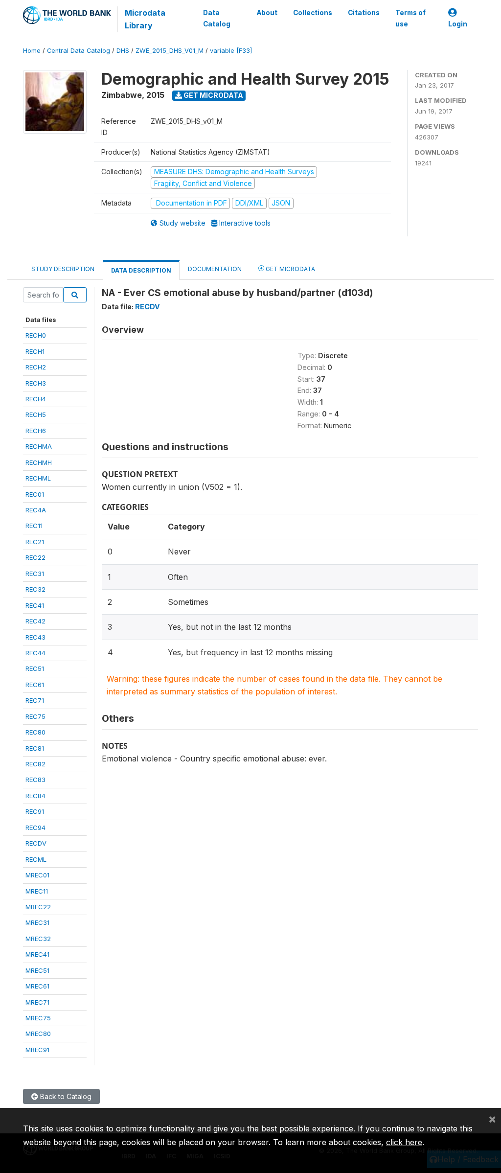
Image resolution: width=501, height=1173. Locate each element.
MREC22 (38, 907)
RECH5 (35, 414)
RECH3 (35, 383)
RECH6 (35, 431)
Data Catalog (216, 18)
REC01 (34, 494)
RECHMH (38, 462)
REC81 (34, 748)
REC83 (35, 779)
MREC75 (38, 1018)
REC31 (34, 573)
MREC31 (37, 922)
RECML (35, 859)
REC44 (35, 653)
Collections (312, 13)
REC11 (34, 525)
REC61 (34, 685)
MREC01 (37, 875)
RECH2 (35, 367)
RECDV (35, 843)
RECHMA (38, 446)
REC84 (35, 796)
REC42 (35, 621)
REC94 (35, 827)
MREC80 (38, 1033)
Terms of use (410, 18)
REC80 (35, 732)
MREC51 (37, 970)
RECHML (38, 478)
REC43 (35, 637)
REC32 (35, 589)
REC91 (34, 811)
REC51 (34, 668)
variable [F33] (231, 50)
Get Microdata (212, 95)
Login (457, 24)
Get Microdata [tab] (289, 269)
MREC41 (37, 954)
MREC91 (37, 1050)
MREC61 (37, 986)
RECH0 (35, 335)
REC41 (34, 605)
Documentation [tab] (215, 269)
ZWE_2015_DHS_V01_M (170, 50)
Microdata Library (145, 19)
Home (32, 50)
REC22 (35, 557)
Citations (364, 13)
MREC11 (36, 891)
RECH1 (35, 351)
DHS (122, 50)
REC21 (34, 542)
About (267, 13)
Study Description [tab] (62, 269)
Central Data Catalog (78, 50)
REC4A (35, 510)
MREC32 (38, 939)
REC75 (35, 716)
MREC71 (37, 1002)
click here (404, 1142)
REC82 (35, 764)
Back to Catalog (64, 1096)
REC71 (34, 700)
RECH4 (35, 399)
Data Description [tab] (141, 270)
